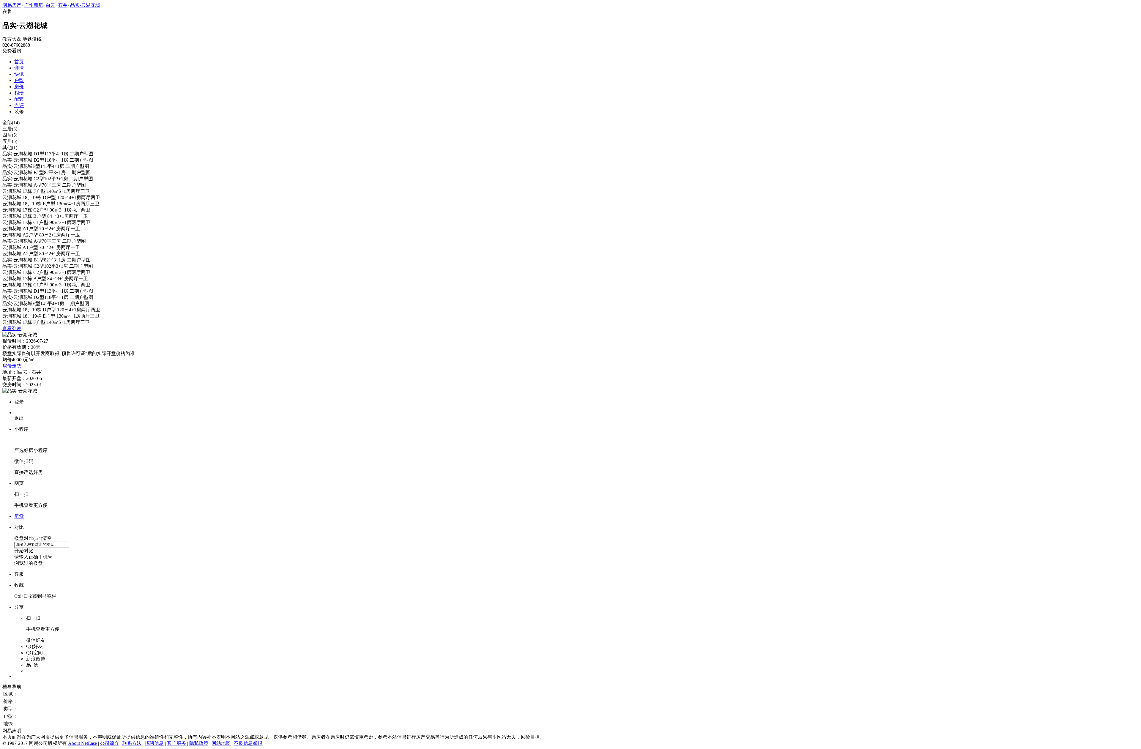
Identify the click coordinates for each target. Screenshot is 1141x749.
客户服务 (176, 743)
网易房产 (11, 5)
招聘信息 (154, 743)
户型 (19, 80)
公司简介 (109, 743)
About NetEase (82, 743)
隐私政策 (198, 743)
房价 (19, 86)
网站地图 (221, 743)
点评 (19, 105)
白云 (50, 5)
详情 (19, 67)
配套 (19, 99)
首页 (19, 61)
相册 (19, 92)
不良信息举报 (248, 743)
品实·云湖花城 (85, 5)
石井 (62, 5)
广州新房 (33, 5)
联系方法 (131, 743)
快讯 (19, 74)
